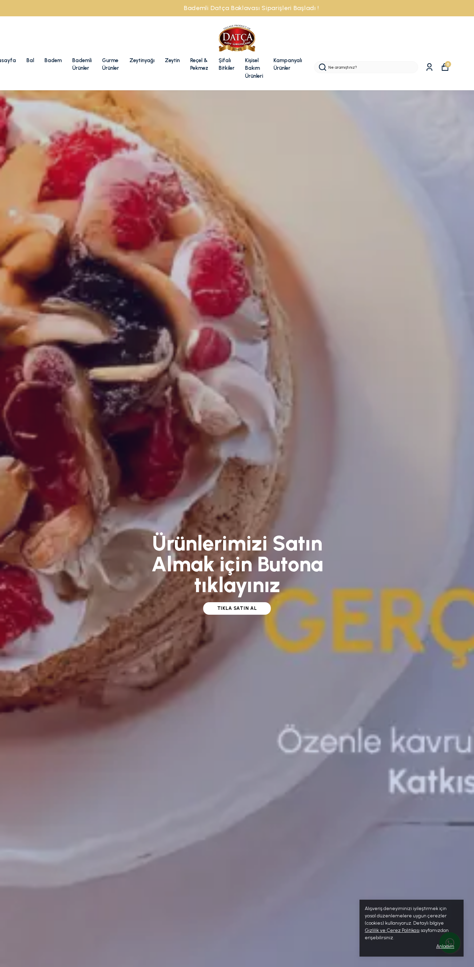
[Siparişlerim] (429, 67)
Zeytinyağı (141, 60)
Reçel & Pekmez (199, 64)
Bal (30, 60)
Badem (53, 60)
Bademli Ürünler (82, 64)
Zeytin (172, 60)
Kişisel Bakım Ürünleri (254, 68)
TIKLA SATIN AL (237, 608)
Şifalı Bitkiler (227, 64)
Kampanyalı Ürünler (287, 64)
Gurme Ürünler (110, 64)
